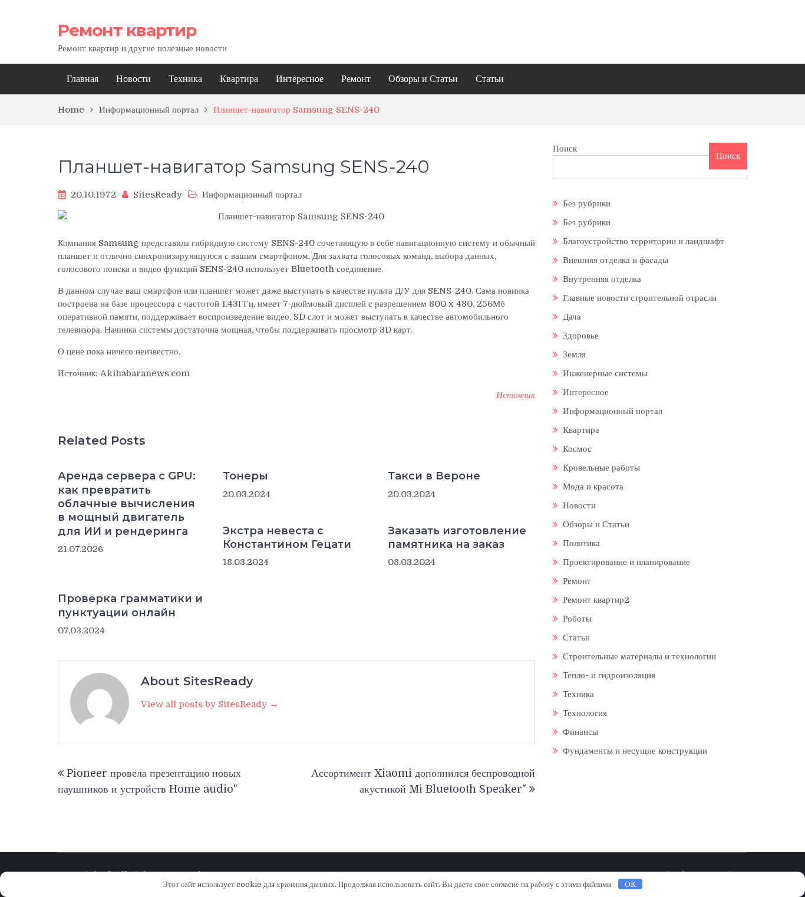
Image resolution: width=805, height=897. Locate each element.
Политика (581, 543)
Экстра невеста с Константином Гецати (287, 537)
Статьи (490, 79)
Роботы (577, 618)
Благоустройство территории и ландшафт (643, 241)
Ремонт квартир (127, 30)
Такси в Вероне (434, 475)
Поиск (565, 148)
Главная (82, 79)
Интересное (300, 79)
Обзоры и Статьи (423, 79)
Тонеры (245, 475)
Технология (585, 713)
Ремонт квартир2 (596, 599)
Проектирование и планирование (626, 562)
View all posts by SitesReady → (209, 704)
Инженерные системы (605, 373)
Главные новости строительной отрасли (640, 298)
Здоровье (581, 335)
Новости (133, 79)
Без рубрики (587, 203)
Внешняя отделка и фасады (615, 260)
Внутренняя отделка (602, 279)
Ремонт (356, 79)
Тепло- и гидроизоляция (609, 675)
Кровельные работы (601, 467)
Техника (185, 79)
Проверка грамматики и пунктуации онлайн (130, 605)
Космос (577, 448)
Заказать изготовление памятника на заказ (457, 537)
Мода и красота (593, 486)
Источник (515, 395)
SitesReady (157, 194)
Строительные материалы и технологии (639, 656)
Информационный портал (252, 194)
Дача (572, 316)
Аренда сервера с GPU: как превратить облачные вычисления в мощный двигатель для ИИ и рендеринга (127, 503)
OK (630, 884)
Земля (574, 354)
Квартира (239, 79)
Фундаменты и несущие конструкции (635, 750)
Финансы (580, 732)
